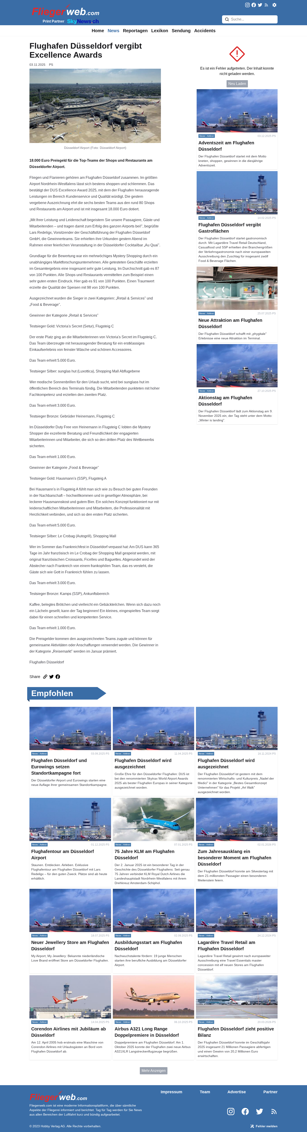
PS (51, 64)
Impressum (171, 1092)
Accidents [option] (205, 30)
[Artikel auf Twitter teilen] (51, 676)
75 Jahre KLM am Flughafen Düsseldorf (144, 800)
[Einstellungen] (274, 5)
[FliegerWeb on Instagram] (247, 5)
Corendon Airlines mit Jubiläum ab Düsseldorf (65, 978)
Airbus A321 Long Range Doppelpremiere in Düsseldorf (148, 980)
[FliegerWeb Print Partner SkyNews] (82, 21)
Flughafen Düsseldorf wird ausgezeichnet (146, 709)
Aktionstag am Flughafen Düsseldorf (226, 347)
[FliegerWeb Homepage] (64, 10)
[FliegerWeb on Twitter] (260, 5)
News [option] (113, 30)
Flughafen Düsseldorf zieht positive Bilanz (229, 978)
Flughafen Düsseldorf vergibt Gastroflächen (231, 174)
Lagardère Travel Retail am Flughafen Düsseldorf (235, 891)
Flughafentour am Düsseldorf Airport (58, 800)
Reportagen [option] (135, 30)
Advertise (236, 1092)
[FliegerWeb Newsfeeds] (266, 5)
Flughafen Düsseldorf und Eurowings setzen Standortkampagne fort (64, 712)
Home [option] (98, 30)
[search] (227, 19)
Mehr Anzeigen (154, 1071)
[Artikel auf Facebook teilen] (58, 676)
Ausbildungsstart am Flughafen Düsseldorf (147, 891)
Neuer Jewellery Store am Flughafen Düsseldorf (67, 891)
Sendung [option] (181, 30)
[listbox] (98, 30)
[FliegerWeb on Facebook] (254, 5)
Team (205, 1092)
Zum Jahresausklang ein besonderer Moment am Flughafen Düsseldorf (235, 803)
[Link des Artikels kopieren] (45, 676)
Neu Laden (237, 84)
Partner (270, 1092)
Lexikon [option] (159, 30)
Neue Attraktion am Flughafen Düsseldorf (229, 269)
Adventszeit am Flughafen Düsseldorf (226, 92)
